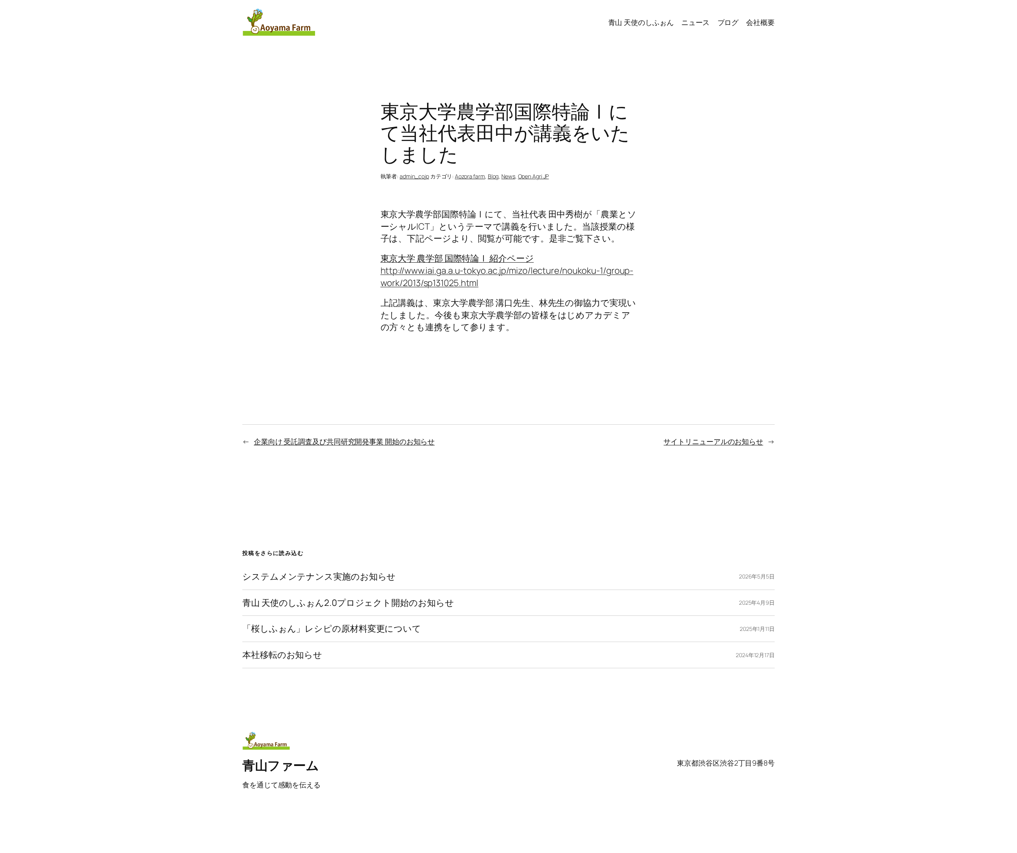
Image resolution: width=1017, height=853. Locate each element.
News (508, 176)
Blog (493, 176)
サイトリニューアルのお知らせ (713, 441)
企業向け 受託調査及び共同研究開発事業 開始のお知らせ (344, 441)
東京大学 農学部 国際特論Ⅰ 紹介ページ (457, 258)
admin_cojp (414, 176)
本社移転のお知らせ (282, 655)
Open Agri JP (533, 176)
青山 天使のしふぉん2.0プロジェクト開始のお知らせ (348, 603)
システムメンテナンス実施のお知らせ (319, 577)
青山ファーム (280, 765)
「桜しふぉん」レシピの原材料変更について (331, 629)
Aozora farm (470, 176)
